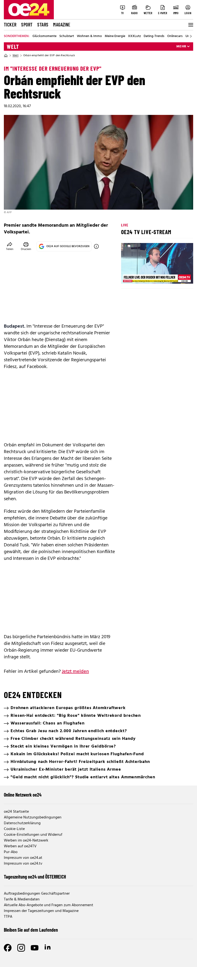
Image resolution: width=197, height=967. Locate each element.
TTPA (8, 917)
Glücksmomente (44, 36)
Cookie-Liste (14, 829)
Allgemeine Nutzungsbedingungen (33, 817)
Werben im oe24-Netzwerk (26, 840)
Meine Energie (115, 36)
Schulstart (66, 36)
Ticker (10, 24)
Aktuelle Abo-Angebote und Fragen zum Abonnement (48, 905)
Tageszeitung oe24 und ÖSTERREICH (35, 877)
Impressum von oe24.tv (23, 864)
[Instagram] (21, 948)
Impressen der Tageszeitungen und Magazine (41, 911)
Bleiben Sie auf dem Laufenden (31, 930)
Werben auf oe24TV (20, 846)
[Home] (6, 55)
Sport (26, 24)
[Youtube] (34, 948)
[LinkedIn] (48, 948)
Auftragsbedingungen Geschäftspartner (37, 894)
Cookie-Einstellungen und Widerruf (33, 835)
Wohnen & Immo (89, 36)
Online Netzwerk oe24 (23, 795)
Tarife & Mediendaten (22, 899)
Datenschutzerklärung (22, 823)
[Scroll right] (190, 36)
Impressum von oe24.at (23, 858)
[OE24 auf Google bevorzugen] (96, 246)
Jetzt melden (75, 671)
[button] (129, 276)
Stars (42, 24)
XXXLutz (134, 36)
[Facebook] (8, 948)
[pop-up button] (178, 276)
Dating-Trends (154, 36)
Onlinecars (175, 36)
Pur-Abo (11, 852)
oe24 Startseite (16, 812)
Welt (13, 46)
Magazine (61, 24)
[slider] (144, 276)
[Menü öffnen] (190, 25)
